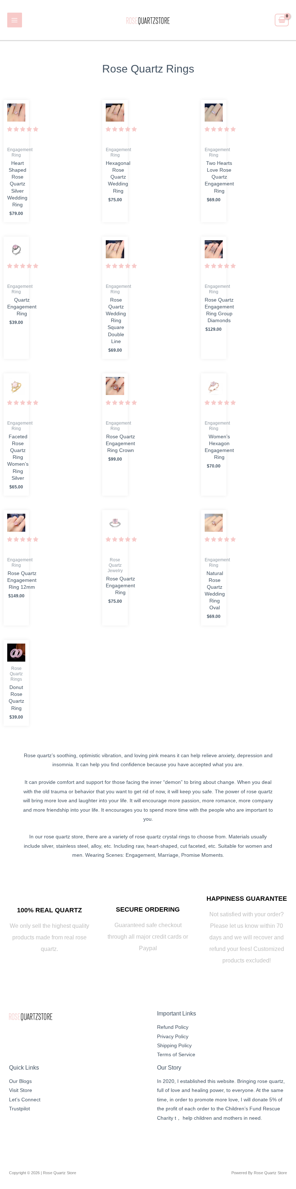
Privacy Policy (172, 1036)
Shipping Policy (174, 1045)
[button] (22, 129)
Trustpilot (19, 1108)
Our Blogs (20, 1081)
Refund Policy (172, 1027)
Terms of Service (176, 1054)
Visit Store (20, 1090)
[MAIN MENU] (14, 20)
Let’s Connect (24, 1099)
